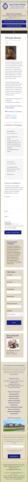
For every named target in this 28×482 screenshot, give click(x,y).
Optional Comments (12, 303)
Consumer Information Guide (14, 26)
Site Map (11, 477)
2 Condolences (8, 43)
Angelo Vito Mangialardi (14, 411)
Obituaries (19, 122)
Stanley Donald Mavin (14, 400)
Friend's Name (11, 289)
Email (6, 216)
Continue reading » (14, 374)
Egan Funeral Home (17, 472)
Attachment (7, 222)
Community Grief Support (14, 387)
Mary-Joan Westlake (14, 409)
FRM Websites (18, 479)
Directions (10, 475)
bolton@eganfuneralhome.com (15, 19)
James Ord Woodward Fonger (14, 407)
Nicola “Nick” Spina (14, 396)
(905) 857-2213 (15, 17)
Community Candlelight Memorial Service (14, 385)
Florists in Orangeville (12, 353)
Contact (5, 475)
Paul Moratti (14, 405)
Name (6, 211)
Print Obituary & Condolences (14, 111)
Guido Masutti (14, 413)
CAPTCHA (9, 310)
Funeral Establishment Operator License (14, 21)
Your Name (10, 275)
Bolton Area (14, 122)
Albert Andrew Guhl (14, 402)
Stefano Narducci (14, 394)
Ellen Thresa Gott (14, 398)
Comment (7, 196)
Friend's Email (11, 296)
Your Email (10, 282)
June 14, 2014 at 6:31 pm (11, 163)
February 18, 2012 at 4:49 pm (12, 133)
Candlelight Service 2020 (14, 384)
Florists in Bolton (11, 352)
